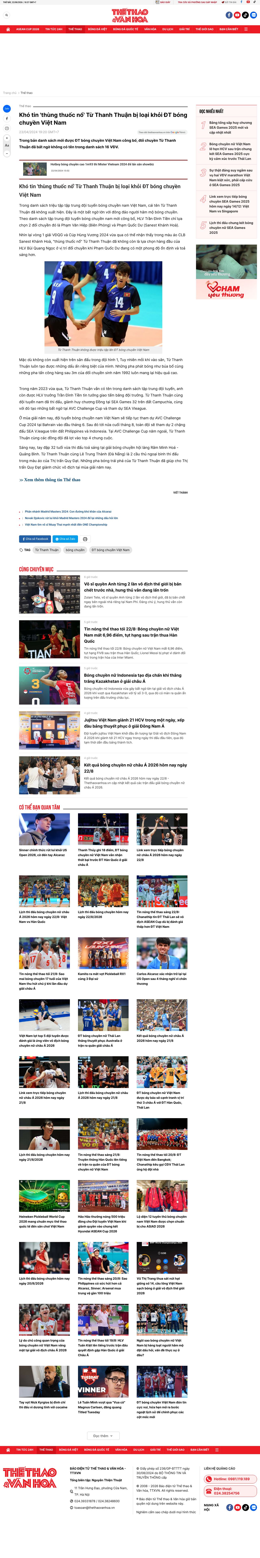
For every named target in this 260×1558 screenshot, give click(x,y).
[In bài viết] (7, 128)
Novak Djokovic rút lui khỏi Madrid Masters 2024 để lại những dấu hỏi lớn (71, 518)
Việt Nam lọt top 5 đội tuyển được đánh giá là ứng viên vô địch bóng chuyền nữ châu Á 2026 (44, 1040)
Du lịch (167, 29)
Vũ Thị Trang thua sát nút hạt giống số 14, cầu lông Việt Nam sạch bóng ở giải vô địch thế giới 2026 (160, 1286)
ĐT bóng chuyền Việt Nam (111, 550)
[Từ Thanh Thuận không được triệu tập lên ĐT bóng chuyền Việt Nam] (103, 303)
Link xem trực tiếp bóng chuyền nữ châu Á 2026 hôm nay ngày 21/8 (42, 1098)
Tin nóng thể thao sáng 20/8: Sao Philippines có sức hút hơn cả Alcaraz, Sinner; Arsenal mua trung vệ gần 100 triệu (102, 1286)
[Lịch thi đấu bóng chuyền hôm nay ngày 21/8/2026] (44, 1134)
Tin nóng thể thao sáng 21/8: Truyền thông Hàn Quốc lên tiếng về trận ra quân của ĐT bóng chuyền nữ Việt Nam (102, 1162)
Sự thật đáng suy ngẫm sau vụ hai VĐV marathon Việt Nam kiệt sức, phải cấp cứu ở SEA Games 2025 (230, 177)
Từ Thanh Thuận (46, 550)
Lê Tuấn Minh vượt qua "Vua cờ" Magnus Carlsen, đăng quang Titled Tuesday (101, 1407)
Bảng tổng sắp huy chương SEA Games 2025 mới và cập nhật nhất (230, 127)
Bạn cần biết (229, 29)
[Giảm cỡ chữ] (7, 153)
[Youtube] (248, 2)
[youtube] (237, 15)
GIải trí (184, 29)
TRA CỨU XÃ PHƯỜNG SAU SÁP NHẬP (197, 2)
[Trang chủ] (8, 29)
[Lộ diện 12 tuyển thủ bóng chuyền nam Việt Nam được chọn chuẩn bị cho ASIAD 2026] (162, 1196)
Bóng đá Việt (97, 29)
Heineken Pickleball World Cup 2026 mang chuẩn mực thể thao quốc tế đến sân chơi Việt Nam (43, 1221)
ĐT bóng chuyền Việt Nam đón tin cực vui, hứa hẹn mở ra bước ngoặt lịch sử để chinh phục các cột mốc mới (161, 1409)
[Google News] (162, 133)
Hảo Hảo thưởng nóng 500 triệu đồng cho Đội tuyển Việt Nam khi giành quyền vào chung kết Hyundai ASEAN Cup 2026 (102, 1224)
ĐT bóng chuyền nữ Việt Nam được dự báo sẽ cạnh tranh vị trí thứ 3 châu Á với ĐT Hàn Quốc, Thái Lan (160, 1100)
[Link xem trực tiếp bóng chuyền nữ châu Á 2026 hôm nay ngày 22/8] (162, 829)
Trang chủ (9, 93)
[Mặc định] (6, 146)
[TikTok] (255, 2)
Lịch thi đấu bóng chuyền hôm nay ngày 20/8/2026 (44, 1281)
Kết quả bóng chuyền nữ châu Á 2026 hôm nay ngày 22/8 (135, 768)
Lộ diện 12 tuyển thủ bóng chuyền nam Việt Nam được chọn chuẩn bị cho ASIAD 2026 (162, 1221)
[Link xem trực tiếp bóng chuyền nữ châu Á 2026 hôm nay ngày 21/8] (44, 1072)
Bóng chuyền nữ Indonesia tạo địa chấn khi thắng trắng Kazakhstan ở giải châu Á (133, 678)
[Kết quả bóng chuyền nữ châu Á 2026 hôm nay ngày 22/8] (49, 775)
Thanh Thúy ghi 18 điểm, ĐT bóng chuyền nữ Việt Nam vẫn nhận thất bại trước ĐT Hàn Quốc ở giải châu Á (103, 857)
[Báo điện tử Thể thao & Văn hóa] (130, 15)
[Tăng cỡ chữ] (7, 138)
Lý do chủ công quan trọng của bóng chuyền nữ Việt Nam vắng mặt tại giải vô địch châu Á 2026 (43, 1345)
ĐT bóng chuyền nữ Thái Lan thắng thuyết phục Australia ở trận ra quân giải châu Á (100, 1040)
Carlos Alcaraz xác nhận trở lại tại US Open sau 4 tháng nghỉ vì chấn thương (161, 979)
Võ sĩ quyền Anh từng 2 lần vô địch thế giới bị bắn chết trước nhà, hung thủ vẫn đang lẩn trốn (132, 587)
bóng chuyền (75, 550)
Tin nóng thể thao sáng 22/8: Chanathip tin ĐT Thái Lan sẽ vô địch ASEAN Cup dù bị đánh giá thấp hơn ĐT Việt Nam (160, 919)
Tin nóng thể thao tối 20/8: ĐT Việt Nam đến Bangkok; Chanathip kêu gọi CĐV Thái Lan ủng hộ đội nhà (160, 1162)
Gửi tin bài (230, 2)
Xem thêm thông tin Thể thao (52, 479)
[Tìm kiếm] (6, 15)
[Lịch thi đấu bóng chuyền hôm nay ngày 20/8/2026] (44, 1258)
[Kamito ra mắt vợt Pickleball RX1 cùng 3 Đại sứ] (103, 953)
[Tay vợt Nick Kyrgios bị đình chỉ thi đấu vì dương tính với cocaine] (44, 1382)
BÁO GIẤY (165, 2)
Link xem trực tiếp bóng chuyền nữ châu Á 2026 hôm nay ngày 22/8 (160, 855)
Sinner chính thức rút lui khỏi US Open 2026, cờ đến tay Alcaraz (43, 852)
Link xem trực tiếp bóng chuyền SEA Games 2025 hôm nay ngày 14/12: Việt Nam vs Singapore (229, 203)
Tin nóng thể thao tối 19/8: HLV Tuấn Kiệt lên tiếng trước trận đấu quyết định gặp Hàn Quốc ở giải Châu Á (103, 1347)
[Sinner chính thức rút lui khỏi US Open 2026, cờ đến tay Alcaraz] (44, 829)
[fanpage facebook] (229, 15)
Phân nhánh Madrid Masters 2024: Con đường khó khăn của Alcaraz (68, 511)
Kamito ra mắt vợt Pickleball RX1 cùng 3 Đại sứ (102, 976)
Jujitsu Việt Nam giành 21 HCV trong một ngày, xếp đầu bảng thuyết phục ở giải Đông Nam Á (134, 723)
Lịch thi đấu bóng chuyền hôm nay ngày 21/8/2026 (44, 1157)
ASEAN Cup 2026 (27, 29)
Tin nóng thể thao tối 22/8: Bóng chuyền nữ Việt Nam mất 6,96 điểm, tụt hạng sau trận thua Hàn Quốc (131, 635)
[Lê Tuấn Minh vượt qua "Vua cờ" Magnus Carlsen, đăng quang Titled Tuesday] (103, 1382)
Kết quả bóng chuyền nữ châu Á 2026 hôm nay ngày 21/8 (160, 1038)
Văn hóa (150, 29)
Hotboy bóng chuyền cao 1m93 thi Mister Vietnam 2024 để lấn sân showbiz (102, 164)
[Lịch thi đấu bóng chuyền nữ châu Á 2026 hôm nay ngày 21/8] (103, 1072)
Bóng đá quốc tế (125, 29)
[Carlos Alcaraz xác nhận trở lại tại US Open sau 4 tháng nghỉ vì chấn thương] (162, 953)
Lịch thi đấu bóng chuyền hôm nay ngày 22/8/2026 (103, 914)
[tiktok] (245, 15)
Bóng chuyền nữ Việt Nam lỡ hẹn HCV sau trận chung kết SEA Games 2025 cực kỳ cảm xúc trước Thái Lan (230, 151)
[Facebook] (241, 2)
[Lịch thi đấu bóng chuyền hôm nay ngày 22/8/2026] (103, 891)
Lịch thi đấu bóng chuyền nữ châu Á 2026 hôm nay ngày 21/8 (103, 1095)
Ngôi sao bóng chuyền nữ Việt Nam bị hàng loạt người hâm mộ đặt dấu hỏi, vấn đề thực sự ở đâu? (160, 1347)
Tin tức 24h (53, 29)
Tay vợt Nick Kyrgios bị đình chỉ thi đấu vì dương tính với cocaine (43, 1404)
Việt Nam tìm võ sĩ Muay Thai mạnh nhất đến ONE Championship (66, 524)
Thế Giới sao (204, 29)
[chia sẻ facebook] (7, 118)
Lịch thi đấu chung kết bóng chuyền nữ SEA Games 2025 (231, 228)
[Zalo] (253, 15)
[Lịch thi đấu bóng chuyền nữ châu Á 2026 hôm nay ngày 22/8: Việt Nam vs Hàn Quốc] (44, 891)
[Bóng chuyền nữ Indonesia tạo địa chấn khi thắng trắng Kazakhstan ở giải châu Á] (49, 685)
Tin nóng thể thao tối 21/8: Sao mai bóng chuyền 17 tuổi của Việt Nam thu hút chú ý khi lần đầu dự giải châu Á (43, 981)
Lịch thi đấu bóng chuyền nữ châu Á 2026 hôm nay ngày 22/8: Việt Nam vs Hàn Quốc (44, 917)
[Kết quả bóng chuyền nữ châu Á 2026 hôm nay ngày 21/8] (162, 1015)
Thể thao (75, 29)
